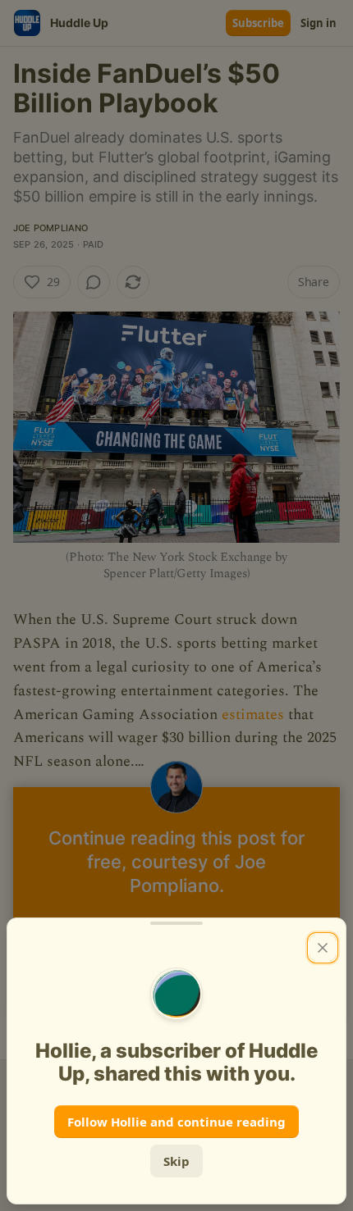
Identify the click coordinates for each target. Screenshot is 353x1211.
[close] (322, 948)
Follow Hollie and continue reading (176, 1121)
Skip (176, 1161)
